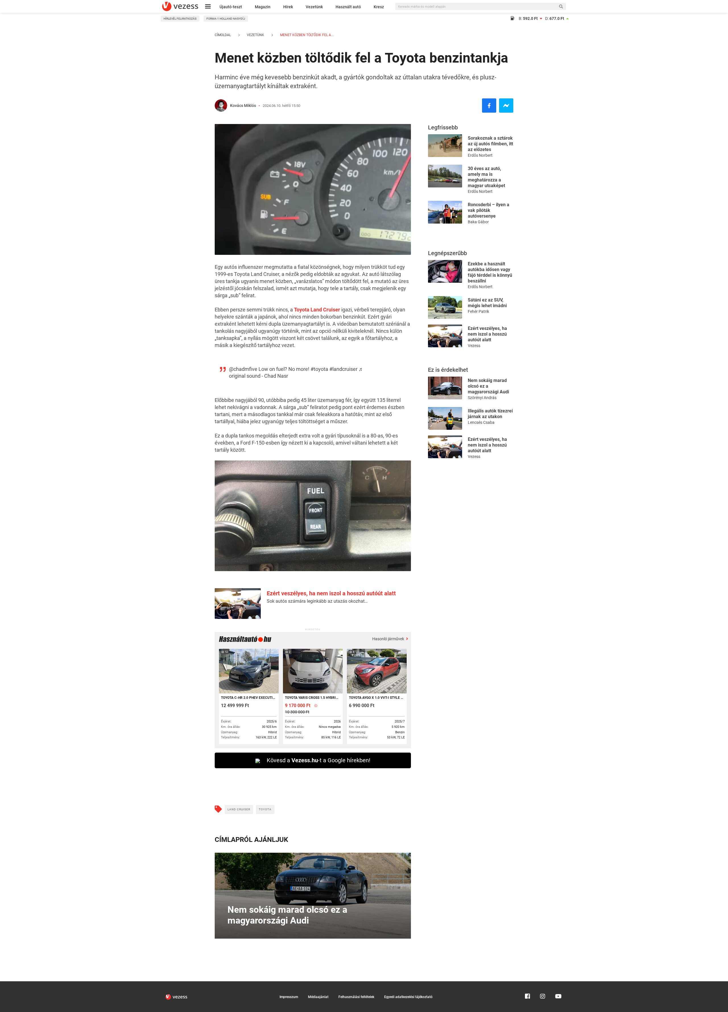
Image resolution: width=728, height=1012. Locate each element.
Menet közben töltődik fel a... (306, 35)
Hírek (288, 7)
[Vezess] (180, 6)
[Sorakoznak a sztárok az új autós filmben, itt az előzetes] (445, 145)
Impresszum (289, 997)
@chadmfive (243, 369)
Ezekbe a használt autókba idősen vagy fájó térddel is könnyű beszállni (490, 272)
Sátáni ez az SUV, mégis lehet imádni (487, 302)
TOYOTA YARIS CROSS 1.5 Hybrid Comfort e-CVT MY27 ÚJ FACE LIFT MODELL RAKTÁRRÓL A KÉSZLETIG (312, 698)
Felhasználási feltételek (356, 997)
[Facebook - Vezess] (489, 105)
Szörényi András (482, 397)
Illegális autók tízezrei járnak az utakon (490, 413)
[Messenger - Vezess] (506, 105)
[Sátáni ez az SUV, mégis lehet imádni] (445, 307)
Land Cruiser (239, 809)
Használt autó (348, 7)
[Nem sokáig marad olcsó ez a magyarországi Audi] (445, 388)
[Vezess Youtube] (557, 983)
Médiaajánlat (318, 997)
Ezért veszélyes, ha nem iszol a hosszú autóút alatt (331, 593)
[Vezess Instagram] (542, 983)
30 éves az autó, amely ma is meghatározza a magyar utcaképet (486, 177)
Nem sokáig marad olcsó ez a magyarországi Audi (488, 386)
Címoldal (223, 35)
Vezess (474, 345)
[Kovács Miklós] (221, 105)
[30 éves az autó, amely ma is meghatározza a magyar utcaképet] (445, 176)
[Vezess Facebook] (527, 983)
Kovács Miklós (243, 105)
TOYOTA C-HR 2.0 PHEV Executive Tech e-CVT (248, 698)
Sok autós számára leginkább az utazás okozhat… (317, 601)
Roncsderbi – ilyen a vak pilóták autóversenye (488, 210)
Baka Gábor (478, 222)
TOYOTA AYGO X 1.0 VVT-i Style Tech (376, 698)
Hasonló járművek (388, 639)
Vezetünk (314, 7)
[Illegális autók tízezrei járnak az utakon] (445, 418)
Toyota (265, 809)
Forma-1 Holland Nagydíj (225, 18)
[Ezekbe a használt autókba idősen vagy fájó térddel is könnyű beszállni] (445, 271)
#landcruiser (343, 369)
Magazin (262, 7)
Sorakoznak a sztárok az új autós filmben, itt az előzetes (490, 143)
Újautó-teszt (231, 7)
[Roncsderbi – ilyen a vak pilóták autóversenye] (445, 212)
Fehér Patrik (478, 311)
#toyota (319, 369)
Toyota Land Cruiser (317, 310)
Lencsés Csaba (481, 422)
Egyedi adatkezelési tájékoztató (408, 997)
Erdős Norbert (480, 155)
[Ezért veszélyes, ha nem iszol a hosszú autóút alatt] (445, 335)
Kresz (379, 7)
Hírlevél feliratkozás (180, 18)
